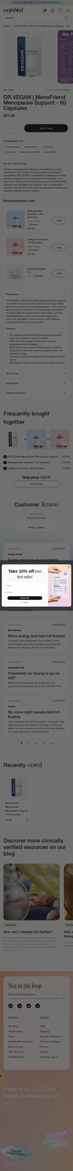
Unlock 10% (24, 598)
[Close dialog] (68, 566)
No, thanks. (25, 602)
